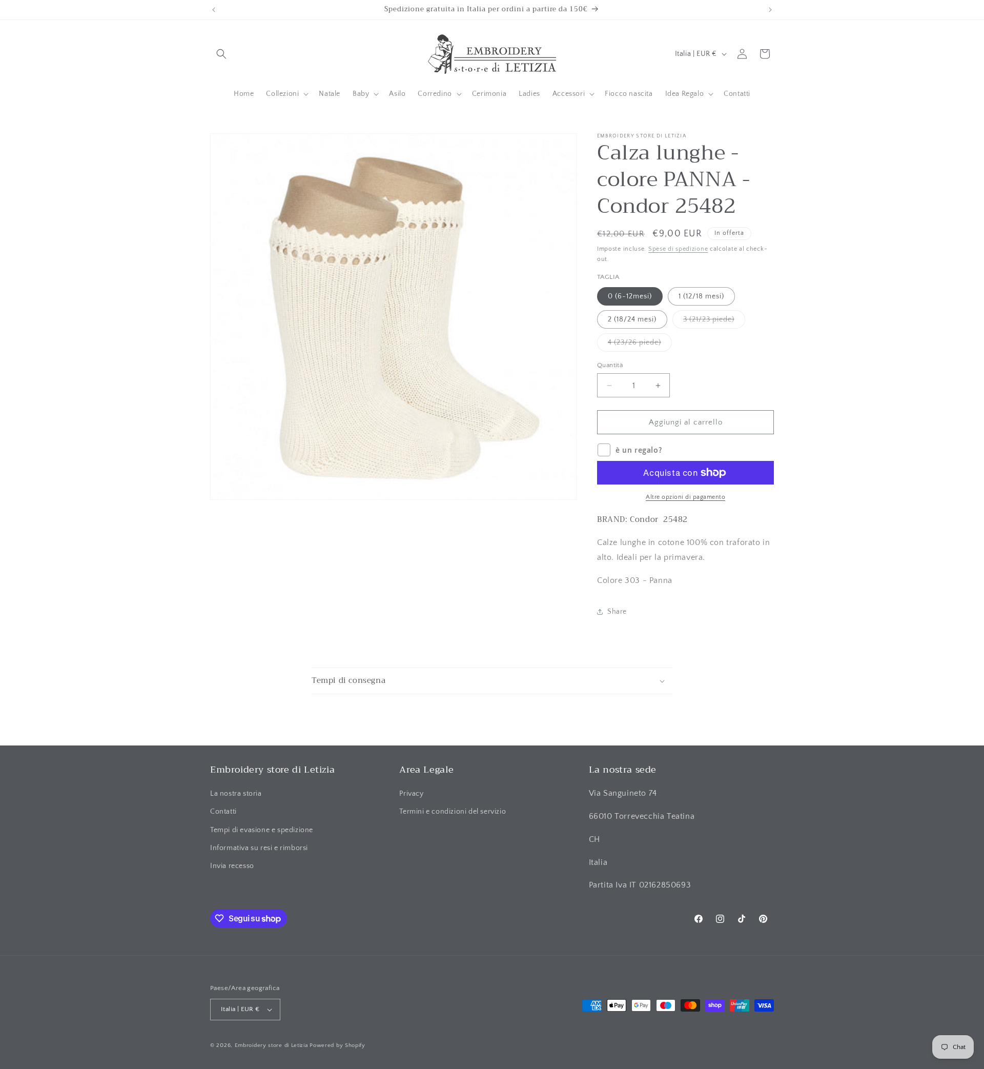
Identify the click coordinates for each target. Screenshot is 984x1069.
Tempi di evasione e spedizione (261, 830)
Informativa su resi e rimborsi (259, 848)
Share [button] (617, 612)
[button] (221, 54)
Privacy (411, 794)
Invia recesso (232, 866)
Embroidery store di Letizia (272, 1045)
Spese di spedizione (678, 249)
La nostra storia (236, 794)
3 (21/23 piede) (714, 322)
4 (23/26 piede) (640, 345)
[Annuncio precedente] (213, 9)
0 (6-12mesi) (630, 296)
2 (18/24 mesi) (632, 319)
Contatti (223, 812)
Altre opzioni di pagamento (685, 497)
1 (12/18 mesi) (701, 296)
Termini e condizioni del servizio (452, 812)
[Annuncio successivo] (770, 9)
